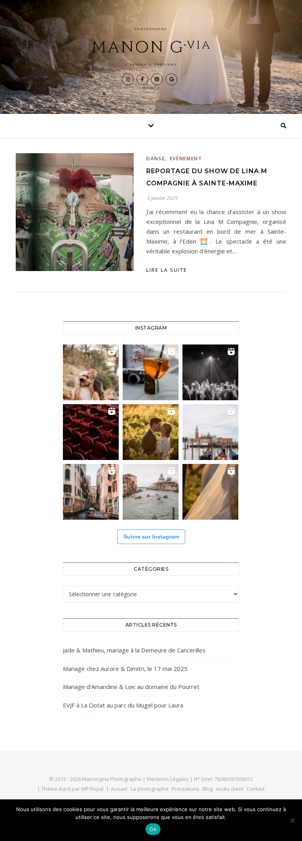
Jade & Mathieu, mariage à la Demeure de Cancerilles (134, 650)
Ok (153, 829)
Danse (155, 158)
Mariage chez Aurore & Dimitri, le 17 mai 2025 (125, 668)
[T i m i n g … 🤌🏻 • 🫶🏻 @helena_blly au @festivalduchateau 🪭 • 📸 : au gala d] (210, 372)
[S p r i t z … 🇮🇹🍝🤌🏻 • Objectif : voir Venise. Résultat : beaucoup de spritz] (91, 492)
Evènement (186, 158)
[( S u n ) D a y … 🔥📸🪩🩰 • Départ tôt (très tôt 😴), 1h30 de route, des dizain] (91, 432)
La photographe (150, 788)
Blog (208, 788)
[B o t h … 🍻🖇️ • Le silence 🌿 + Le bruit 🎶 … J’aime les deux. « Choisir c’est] (91, 372)
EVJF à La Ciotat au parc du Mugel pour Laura (123, 705)
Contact (256, 788)
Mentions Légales (168, 778)
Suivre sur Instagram (151, 536)
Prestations (185, 788)
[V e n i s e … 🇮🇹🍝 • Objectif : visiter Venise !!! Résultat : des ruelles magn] (151, 492)
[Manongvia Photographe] (151, 47)
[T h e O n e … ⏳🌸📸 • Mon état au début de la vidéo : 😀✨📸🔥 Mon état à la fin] (151, 432)
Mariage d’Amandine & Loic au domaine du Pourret (131, 687)
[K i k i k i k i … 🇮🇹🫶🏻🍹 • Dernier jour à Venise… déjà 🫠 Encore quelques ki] (210, 432)
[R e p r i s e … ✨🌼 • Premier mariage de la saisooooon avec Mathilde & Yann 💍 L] (210, 492)
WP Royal (92, 788)
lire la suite (166, 269)
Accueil (119, 788)
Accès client (229, 788)
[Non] (292, 820)
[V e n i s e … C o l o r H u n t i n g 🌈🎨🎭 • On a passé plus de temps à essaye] (151, 372)
